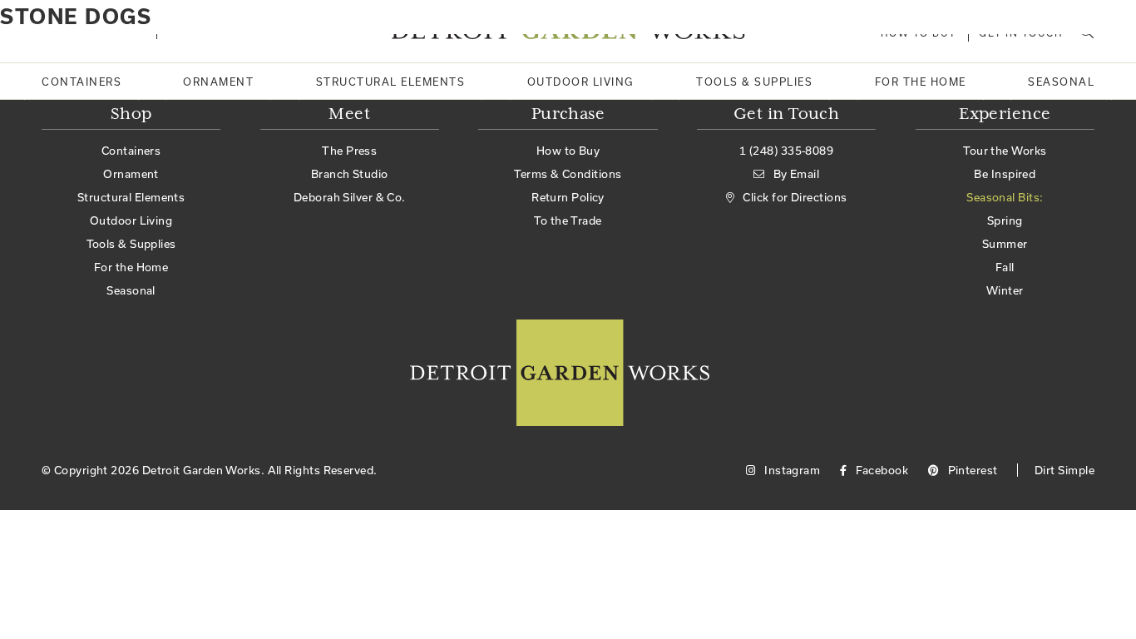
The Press (349, 150)
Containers (81, 81)
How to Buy (568, 150)
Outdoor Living (581, 81)
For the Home (920, 81)
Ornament (218, 81)
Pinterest (971, 470)
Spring (1005, 220)
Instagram (791, 470)
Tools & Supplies (754, 81)
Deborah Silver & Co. (350, 197)
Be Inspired (1004, 174)
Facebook (880, 470)
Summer (1005, 243)
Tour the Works (1004, 150)
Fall (1005, 267)
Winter (1005, 290)
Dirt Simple (1064, 470)
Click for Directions (795, 197)
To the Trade (567, 220)
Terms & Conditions (567, 174)
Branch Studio (349, 174)
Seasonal (1061, 81)
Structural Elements (391, 81)
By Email (796, 174)
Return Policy (568, 197)
